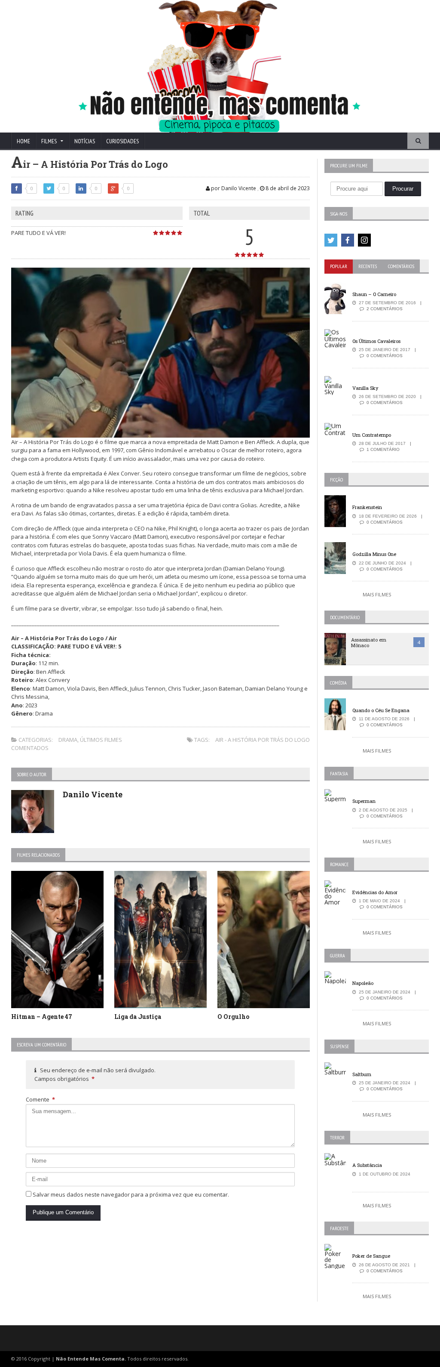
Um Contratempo (371, 435)
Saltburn (361, 1074)
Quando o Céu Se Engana (380, 710)
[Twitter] (330, 240)
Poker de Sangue (371, 1256)
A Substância (367, 1165)
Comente (40, 1099)
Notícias (84, 141)
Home (23, 141)
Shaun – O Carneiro (374, 294)
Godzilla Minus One (374, 554)
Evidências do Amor (374, 892)
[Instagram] (364, 240)
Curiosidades (122, 141)
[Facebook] (347, 240)
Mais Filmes (377, 594)
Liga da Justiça (137, 1016)
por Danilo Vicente (233, 188)
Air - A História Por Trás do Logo (262, 740)
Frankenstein (367, 507)
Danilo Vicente (92, 794)
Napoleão (362, 983)
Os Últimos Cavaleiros (376, 341)
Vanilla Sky (365, 388)
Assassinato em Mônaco (368, 642)
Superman (364, 801)
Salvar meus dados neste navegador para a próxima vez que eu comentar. (131, 1194)
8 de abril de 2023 (287, 188)
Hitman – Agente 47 (41, 1016)
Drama (67, 740)
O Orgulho (233, 1016)
